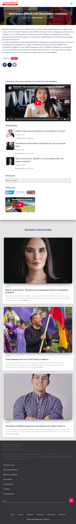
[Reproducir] (8, 119)
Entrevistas (8, 484)
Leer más (26, 300)
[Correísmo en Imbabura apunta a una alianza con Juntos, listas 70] (38, 396)
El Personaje (8, 494)
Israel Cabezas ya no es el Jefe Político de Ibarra (26, 359)
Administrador (21, 138)
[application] (38, 102)
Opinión (6, 489)
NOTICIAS (20, 514)
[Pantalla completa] (68, 119)
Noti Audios (7, 479)
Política (14, 58)
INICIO (12, 514)
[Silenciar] (65, 119)
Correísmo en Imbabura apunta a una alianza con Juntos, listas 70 (35, 426)
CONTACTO (62, 514)
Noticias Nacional (10, 470)
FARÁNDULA (40, 514)
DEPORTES (30, 514)
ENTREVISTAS (51, 514)
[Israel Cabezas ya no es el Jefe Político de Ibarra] (38, 329)
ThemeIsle (46, 519)
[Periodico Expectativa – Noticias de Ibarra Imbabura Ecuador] (10, 3)
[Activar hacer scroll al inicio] (72, 520)
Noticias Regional (10, 474)
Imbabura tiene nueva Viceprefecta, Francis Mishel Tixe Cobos (40, 131)
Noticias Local (9, 465)
